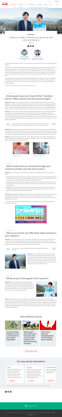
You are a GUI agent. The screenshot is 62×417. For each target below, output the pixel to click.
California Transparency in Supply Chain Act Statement (47, 412)
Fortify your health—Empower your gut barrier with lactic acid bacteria (38, 7)
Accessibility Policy (15, 412)
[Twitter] (28, 46)
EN (49, 1)
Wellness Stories (21, 7)
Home (14, 7)
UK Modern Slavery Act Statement (32, 412)
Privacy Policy (9, 412)
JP (47, 1)
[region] (31, 374)
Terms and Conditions (22, 412)
